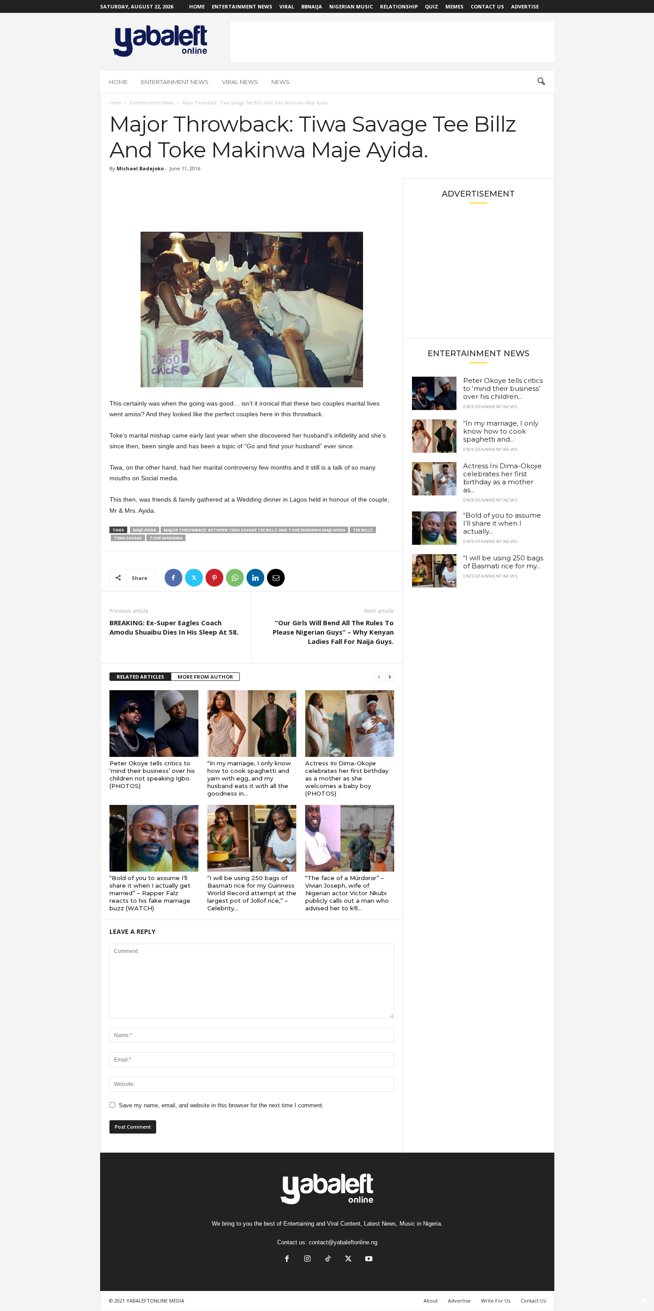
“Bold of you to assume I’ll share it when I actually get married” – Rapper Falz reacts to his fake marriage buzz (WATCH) (149, 893)
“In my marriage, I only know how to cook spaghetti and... (500, 431)
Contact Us (487, 6)
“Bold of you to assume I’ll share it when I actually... (502, 523)
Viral (286, 6)
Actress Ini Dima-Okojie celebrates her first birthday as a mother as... (502, 478)
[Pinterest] (214, 578)
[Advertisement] (392, 42)
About (431, 1300)
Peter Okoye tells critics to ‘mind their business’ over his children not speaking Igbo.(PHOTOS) (152, 774)
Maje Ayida (144, 530)
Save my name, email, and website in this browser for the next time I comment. (221, 1105)
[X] (194, 578)
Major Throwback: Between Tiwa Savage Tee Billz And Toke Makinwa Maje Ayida (254, 530)
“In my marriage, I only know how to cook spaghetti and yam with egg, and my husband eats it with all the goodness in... (249, 778)
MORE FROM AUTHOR (205, 676)
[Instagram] (307, 1259)
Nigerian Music (351, 6)
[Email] (276, 578)
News (280, 81)
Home (197, 6)
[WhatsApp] (235, 578)
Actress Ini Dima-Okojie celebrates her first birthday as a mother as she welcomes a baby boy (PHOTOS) (346, 778)
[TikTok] (328, 1259)
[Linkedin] (255, 578)
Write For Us (495, 1300)
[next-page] (389, 677)
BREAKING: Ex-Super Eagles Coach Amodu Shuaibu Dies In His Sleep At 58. (173, 627)
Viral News (240, 81)
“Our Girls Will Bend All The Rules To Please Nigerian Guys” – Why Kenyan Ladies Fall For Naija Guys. (333, 632)
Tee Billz (363, 530)
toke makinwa (165, 538)
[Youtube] (368, 1259)
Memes (454, 6)
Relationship (399, 6)
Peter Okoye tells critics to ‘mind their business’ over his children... (503, 388)
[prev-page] (379, 677)
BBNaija (311, 6)
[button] (541, 82)
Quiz (431, 6)
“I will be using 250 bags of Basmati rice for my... (503, 562)
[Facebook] (173, 578)
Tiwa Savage (128, 538)
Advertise (525, 6)
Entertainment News (242, 6)
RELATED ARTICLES (140, 676)
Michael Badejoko (140, 168)
